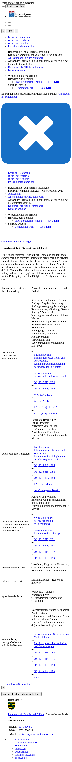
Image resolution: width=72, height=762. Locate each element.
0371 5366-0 (25, 726)
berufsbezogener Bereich (47, 490)
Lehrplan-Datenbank (19, 37)
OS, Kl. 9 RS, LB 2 (44, 671)
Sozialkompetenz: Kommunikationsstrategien (48, 532)
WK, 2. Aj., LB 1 (43, 401)
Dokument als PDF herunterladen (26, 67)
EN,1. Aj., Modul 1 (44, 484)
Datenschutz (21, 751)
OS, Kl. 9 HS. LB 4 (44, 551)
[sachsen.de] (1, 6)
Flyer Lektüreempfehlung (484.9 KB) (37, 81)
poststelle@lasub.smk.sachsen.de (36, 734)
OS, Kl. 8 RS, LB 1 (44, 388)
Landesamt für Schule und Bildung (26, 714)
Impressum (20, 748)
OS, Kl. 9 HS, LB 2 (44, 658)
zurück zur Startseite (18, 40)
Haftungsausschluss (25, 754)
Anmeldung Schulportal (27, 742)
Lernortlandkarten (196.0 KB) (33, 87)
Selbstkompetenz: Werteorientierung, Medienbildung (44, 520)
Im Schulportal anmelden (21, 46)
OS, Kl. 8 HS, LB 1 (44, 382)
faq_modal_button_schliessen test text (21, 694)
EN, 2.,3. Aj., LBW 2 (45, 407)
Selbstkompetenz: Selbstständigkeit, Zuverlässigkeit (51, 374)
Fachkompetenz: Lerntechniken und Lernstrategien (50, 645)
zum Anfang (14, 193)
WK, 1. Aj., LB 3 (43, 394)
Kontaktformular (17, 70)
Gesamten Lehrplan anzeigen (16, 241)
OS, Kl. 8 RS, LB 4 (44, 545)
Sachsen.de (21, 757)
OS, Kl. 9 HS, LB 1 (44, 652)
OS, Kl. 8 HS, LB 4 (44, 539)
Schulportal (21, 745)
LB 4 (37, 677)
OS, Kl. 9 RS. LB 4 (44, 558)
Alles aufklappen (17, 57)
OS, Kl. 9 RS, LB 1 (44, 465)
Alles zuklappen (35, 57)
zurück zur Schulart (18, 43)
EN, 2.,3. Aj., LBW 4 (45, 413)
